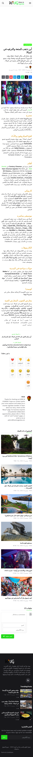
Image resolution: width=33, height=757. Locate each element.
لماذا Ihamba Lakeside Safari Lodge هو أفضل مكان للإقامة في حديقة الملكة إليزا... (16, 346)
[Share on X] (26, 77)
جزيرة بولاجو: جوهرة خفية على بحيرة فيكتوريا (18, 515)
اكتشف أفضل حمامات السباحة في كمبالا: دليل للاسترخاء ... (18, 487)
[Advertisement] (16, 25)
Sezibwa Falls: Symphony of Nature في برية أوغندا (17, 457)
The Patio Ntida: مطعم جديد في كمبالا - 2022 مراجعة (10, 702)
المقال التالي (17, 342)
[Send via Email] (11, 77)
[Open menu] (30, 3)
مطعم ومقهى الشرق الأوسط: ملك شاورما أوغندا (10, 691)
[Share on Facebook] (30, 77)
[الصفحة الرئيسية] (16, 3)
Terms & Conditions (7, 752)
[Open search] (3, 3)
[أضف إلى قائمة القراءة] (3, 77)
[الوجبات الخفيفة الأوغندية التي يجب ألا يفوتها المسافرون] (26, 716)
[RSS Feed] (28, 680)
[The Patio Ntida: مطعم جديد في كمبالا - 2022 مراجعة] (26, 704)
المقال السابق (15, 334)
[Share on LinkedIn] (18, 77)
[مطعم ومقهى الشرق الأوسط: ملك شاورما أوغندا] (26, 693)
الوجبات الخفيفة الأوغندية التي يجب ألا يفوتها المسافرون (10, 714)
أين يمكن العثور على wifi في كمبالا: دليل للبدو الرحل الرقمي (16, 338)
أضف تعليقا (9, 636)
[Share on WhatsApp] (22, 77)
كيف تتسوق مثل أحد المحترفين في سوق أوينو (18, 598)
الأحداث (29, 110)
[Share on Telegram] (14, 77)
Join (4, 737)
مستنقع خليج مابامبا (26, 543)
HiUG (23, 397)
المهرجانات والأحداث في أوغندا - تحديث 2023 (18, 570)
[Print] (7, 77)
